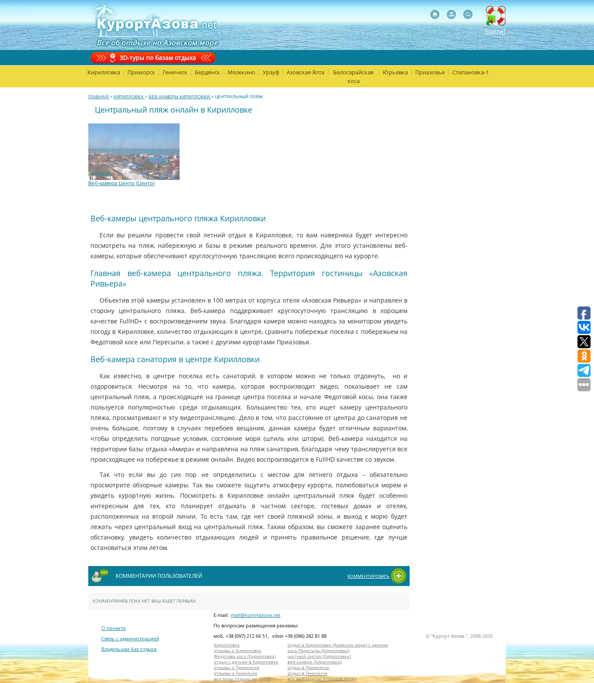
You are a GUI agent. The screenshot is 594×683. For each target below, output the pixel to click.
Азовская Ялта (305, 72)
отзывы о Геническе (235, 673)
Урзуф (271, 72)
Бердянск (207, 72)
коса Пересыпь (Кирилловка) (318, 650)
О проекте (113, 628)
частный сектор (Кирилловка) (319, 656)
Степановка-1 (470, 72)
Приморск (141, 72)
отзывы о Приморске (236, 667)
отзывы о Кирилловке (237, 650)
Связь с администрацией (130, 638)
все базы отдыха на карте (242, 679)
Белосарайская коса (353, 76)
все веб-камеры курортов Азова (322, 679)
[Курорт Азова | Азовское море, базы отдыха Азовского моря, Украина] (154, 25)
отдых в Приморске (308, 667)
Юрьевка (395, 72)
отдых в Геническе (307, 673)
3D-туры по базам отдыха (158, 57)
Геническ (175, 72)
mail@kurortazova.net (255, 615)
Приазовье (430, 72)
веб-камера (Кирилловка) (314, 662)
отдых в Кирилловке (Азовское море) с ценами (337, 645)
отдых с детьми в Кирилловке (246, 662)
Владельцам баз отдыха (129, 649)
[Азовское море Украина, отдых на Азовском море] (435, 14)
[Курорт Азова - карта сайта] (451, 14)
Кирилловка (103, 72)
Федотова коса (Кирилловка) (245, 656)
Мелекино (241, 72)
